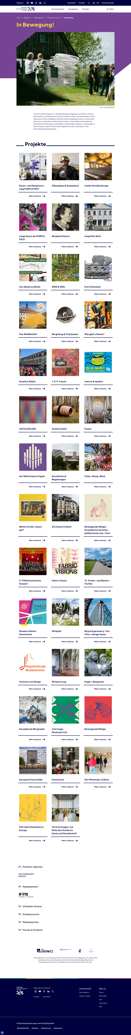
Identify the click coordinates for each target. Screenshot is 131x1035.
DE (94, 3)
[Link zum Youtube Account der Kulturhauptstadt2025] (32, 3)
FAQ (100, 1007)
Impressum (58, 1028)
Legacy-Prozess (84, 996)
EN (98, 3)
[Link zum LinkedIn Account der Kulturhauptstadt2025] (40, 3)
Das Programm (39, 18)
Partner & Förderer (33, 930)
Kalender (85, 9)
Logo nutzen (103, 1003)
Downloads (103, 996)
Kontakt (82, 3)
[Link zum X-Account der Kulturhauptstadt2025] (45, 3)
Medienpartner (31, 922)
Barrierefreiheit (23, 1028)
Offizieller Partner (32, 906)
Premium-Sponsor (33, 866)
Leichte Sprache (108, 3)
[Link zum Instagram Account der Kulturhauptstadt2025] (27, 3)
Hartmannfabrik (57, 9)
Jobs (100, 999)
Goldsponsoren (31, 914)
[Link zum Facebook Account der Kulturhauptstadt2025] (36, 3)
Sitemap (35, 1028)
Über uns (102, 989)
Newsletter (72, 3)
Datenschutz (46, 1028)
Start (18, 18)
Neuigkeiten (73, 9)
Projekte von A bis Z (53, 18)
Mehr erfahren (35, 196)
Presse (101, 992)
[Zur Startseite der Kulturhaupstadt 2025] (25, 9)
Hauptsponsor (30, 886)
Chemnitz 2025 (85, 989)
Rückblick (27, 18)
